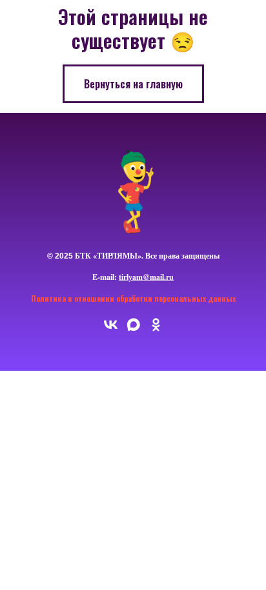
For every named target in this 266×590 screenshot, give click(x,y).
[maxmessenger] (133, 329)
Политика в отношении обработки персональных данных (133, 298)
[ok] (156, 329)
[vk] (111, 329)
